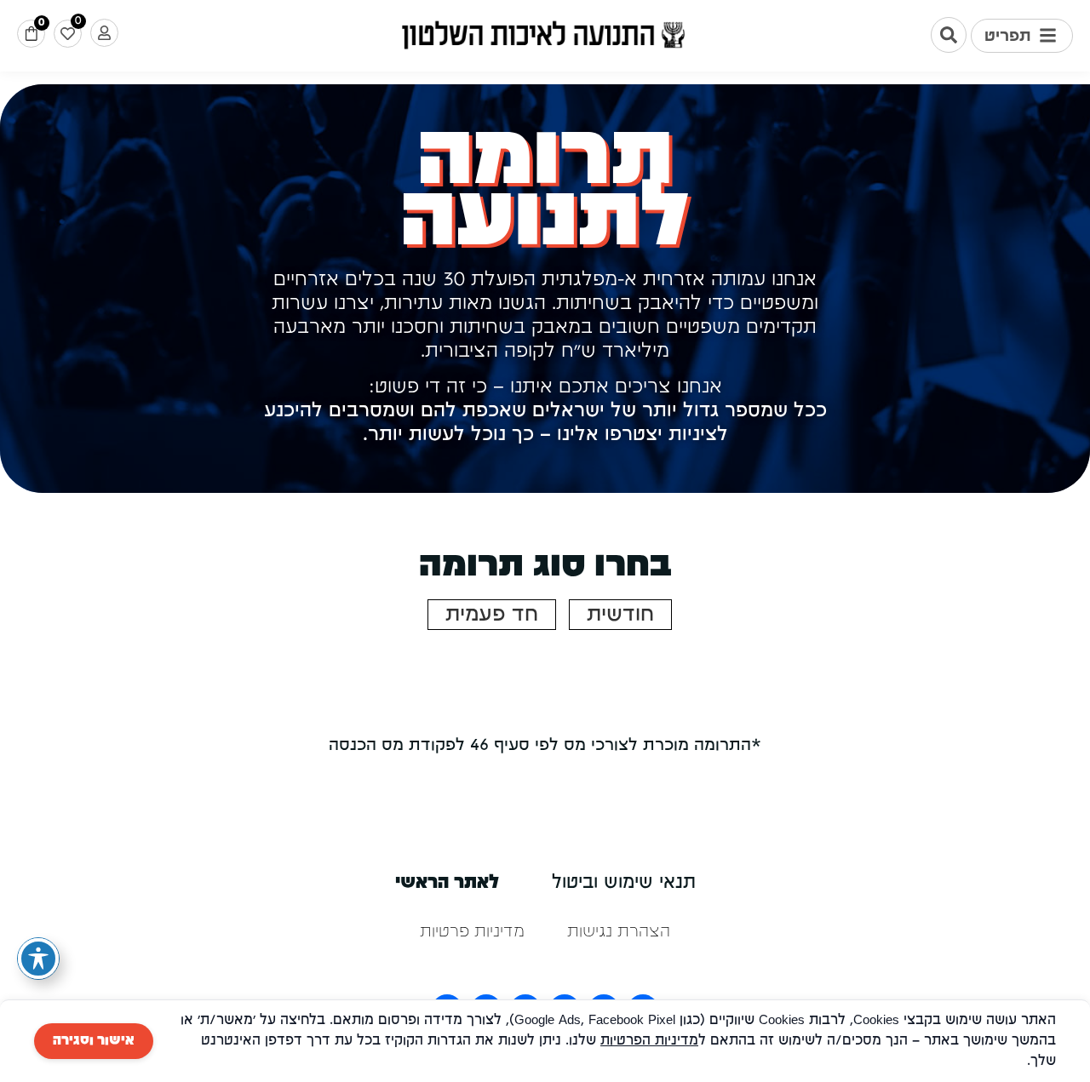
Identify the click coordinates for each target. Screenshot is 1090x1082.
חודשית (620, 614)
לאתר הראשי (447, 883)
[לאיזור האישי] (104, 33)
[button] (1022, 36)
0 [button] (41, 22)
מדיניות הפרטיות (649, 1041)
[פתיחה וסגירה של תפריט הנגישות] (38, 958)
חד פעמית (491, 614)
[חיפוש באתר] (949, 35)
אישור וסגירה (94, 1041)
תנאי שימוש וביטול (624, 883)
